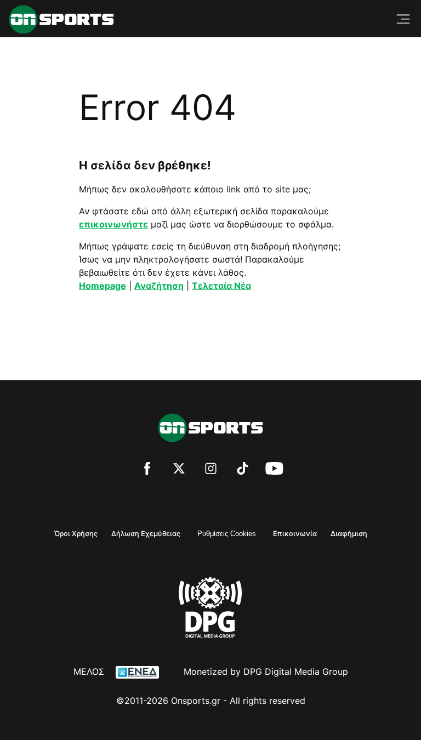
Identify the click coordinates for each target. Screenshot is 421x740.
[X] (179, 470)
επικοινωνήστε (113, 224)
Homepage (102, 285)
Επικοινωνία (295, 534)
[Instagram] (211, 470)
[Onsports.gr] (61, 19)
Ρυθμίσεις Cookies (226, 534)
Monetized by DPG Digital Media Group (266, 671)
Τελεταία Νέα (221, 285)
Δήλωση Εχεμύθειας (145, 534)
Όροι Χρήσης (76, 534)
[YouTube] (274, 470)
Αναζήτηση (159, 285)
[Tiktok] (243, 470)
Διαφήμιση (349, 534)
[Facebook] (147, 470)
